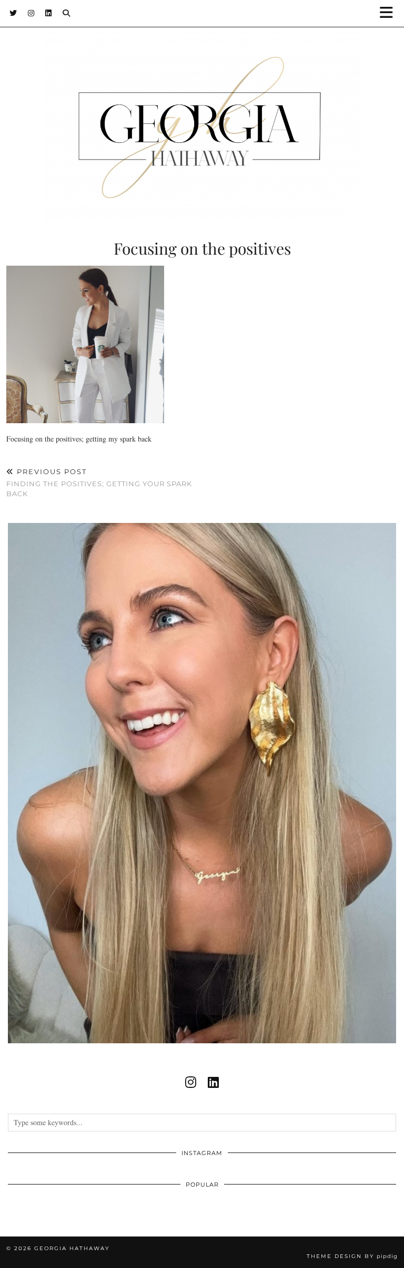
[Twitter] (13, 13)
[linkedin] (213, 1082)
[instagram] (190, 1082)
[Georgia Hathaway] (202, 110)
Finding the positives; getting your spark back (99, 482)
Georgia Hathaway (71, 1248)
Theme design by (352, 1256)
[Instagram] (31, 13)
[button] (389, 13)
